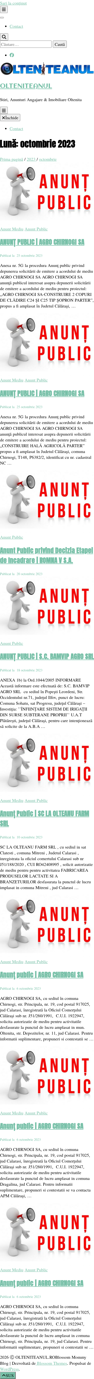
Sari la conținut (13, 3)
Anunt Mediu (11, 229)
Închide (11, 117)
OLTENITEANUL (26, 86)
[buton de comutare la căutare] (4, 37)
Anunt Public (36, 229)
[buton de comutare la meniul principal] (4, 110)
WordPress (9, 1369)
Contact (16, 26)
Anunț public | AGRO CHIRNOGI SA (41, 975)
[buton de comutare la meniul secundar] (4, 9)
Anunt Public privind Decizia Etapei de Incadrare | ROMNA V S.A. (46, 555)
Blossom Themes (51, 1363)
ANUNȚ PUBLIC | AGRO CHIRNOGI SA (42, 242)
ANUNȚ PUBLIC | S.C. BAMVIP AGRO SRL (47, 656)
